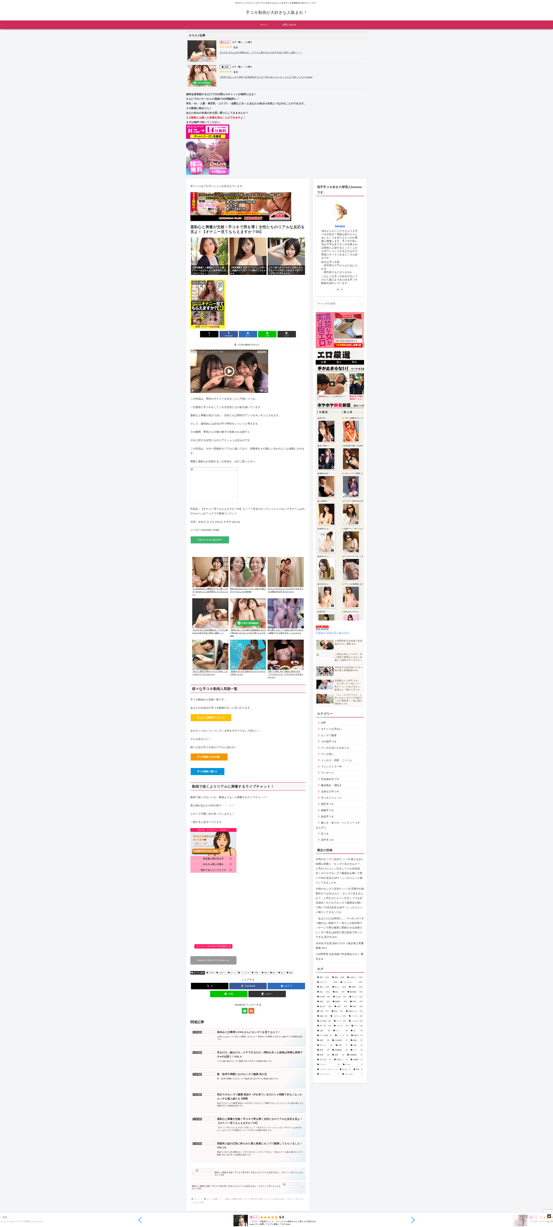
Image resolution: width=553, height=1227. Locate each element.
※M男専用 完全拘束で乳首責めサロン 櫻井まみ (339, 956)
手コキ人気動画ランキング (211, 717)
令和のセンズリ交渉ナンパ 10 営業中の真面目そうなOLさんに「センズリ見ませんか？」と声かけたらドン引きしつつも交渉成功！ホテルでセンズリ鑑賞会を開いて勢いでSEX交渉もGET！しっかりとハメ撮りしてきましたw (340, 900)
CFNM (211, 973)
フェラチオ (245, 973)
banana (340, 226)
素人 (274, 973)
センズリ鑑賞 (199, 973)
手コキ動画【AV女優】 (209, 757)
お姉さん (222, 973)
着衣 (266, 973)
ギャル (233, 973)
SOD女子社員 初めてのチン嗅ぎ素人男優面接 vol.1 (339, 945)
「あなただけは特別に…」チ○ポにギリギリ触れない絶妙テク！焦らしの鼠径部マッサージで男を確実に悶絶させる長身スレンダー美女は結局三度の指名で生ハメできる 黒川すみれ (340, 928)
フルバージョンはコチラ (209, 540)
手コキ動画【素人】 (207, 771)
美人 (282, 973)
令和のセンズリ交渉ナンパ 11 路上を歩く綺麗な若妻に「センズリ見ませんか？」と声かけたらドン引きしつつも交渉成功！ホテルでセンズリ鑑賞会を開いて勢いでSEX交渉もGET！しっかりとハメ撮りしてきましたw (340, 871)
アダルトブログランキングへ (332, 632)
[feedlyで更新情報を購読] (245, 1011)
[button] (140, 1220)
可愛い (256, 973)
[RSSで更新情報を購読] (251, 1011)
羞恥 (291, 973)
